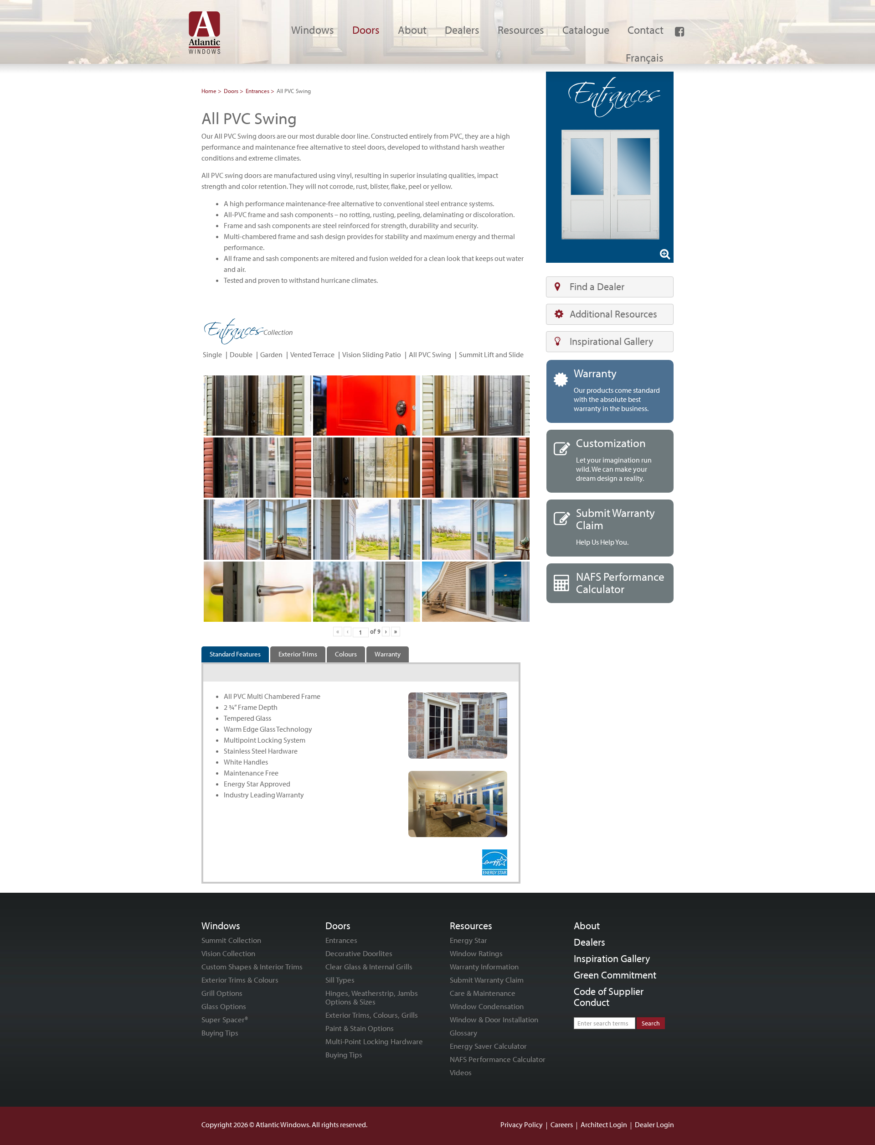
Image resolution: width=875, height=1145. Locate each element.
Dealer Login (654, 1124)
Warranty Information (484, 966)
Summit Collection (231, 940)
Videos (461, 1072)
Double (241, 354)
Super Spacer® (224, 1019)
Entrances (257, 90)
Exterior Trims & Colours (239, 979)
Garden (271, 354)
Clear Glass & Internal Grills (368, 966)
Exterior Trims (297, 654)
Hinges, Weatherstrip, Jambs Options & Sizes (371, 997)
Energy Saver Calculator (488, 1046)
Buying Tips (219, 1032)
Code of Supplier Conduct (608, 997)
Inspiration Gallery (612, 958)
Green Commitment (615, 974)
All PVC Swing (430, 354)
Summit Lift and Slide (491, 354)
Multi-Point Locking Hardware (374, 1041)
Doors (231, 90)
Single (212, 354)
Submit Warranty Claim (487, 979)
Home (208, 90)
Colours (346, 654)
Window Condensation (487, 1006)
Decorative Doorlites (358, 953)
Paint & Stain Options (359, 1028)
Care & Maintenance (482, 993)
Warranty (388, 654)
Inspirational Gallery (611, 341)
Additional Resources (613, 313)
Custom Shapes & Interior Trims (252, 966)
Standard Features (235, 654)
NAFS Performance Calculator (498, 1059)
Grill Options (221, 993)
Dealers (589, 942)
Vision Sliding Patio (371, 354)
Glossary (463, 1032)
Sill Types (340, 979)
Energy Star (468, 940)
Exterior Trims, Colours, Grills (371, 1015)
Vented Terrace (312, 354)
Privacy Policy (521, 1124)
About (587, 925)
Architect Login (604, 1124)
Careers (562, 1124)
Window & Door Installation (494, 1019)
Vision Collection (228, 953)
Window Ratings (476, 953)
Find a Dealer (597, 286)
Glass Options (223, 1006)
